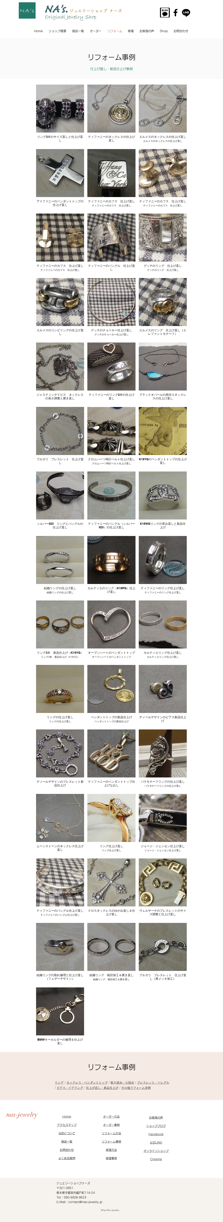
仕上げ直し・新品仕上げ (102, 1087)
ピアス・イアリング (70, 1087)
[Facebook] (175, 12)
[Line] (186, 12)
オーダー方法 (111, 1116)
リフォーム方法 (111, 1133)
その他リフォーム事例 (136, 1087)
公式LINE (156, 1142)
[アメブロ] (165, 12)
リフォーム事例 (111, 1141)
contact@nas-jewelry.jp (85, 1202)
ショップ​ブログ (156, 1126)
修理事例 (111, 1158)
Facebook (156, 1134)
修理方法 (111, 1150)
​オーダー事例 (111, 1125)
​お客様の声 (156, 1117)
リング (59, 1082)
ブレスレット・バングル (153, 1082)
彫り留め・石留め (122, 1082)
